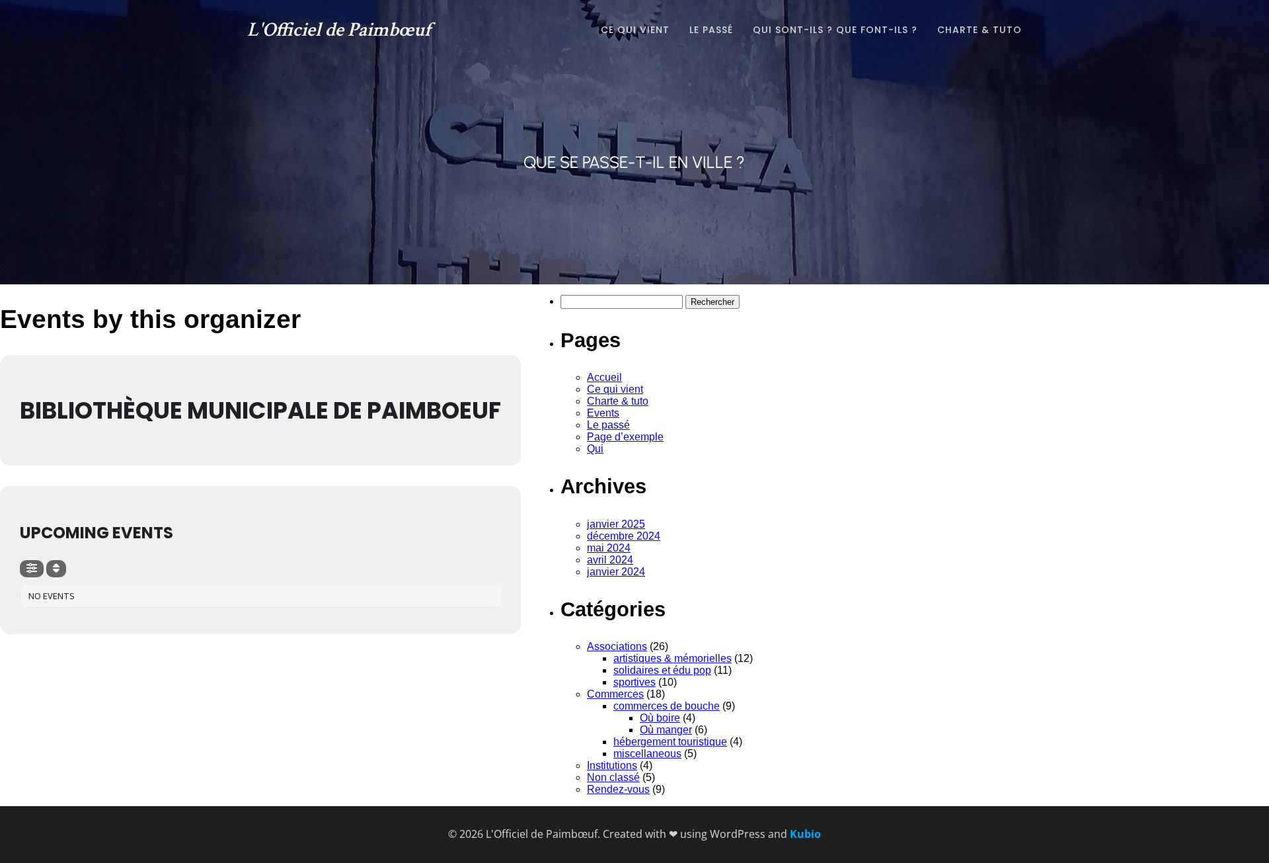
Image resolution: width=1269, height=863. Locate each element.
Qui (595, 448)
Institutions (612, 765)
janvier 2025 (616, 524)
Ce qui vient (635, 29)
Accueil (604, 377)
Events (603, 413)
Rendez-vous (618, 789)
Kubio (805, 834)
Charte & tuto (979, 29)
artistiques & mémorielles (672, 658)
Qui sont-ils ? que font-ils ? (835, 29)
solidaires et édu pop (662, 670)
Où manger (666, 729)
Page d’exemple (625, 436)
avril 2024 (610, 559)
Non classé (613, 777)
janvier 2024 (616, 571)
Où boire (660, 717)
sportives (634, 682)
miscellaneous (647, 753)
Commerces (615, 694)
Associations (617, 646)
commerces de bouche (666, 706)
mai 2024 (609, 548)
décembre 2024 (623, 536)
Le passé (711, 29)
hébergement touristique (670, 741)
